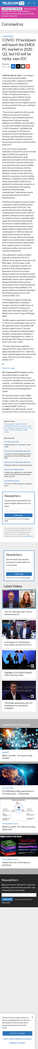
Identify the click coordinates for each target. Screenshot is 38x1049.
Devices (22, 426)
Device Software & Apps (14, 469)
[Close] (32, 1017)
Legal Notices (28, 536)
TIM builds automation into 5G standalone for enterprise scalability (18, 705)
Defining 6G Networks (11, 426)
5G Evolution (7, 788)
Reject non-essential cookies (17, 1039)
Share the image (8, 368)
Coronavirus (12, 24)
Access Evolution (11, 442)
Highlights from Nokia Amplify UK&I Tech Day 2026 (18, 673)
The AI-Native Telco (10, 824)
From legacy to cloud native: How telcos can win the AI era (17, 643)
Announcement (9, 424)
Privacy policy (26, 577)
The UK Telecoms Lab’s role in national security (18, 612)
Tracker (6, 432)
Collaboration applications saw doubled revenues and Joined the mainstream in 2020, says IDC (18, 474)
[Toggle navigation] (34, 3)
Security (5, 752)
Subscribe (18, 515)
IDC (8, 64)
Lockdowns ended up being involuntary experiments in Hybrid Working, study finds (17, 456)
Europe (29, 426)
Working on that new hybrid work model (18, 465)
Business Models (21, 424)
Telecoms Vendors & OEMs (18, 430)
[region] (17, 1031)
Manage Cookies (17, 1043)
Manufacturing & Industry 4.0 (17, 428)
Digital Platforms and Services (17, 451)
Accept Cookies (17, 1033)
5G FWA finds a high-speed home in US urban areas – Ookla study (18, 792)
